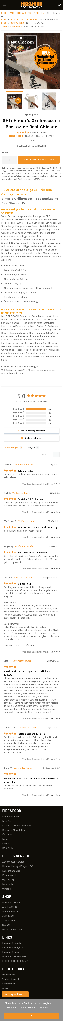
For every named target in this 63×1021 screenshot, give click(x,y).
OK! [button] (31, 1015)
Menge (5, 153)
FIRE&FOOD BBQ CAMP (15, 961)
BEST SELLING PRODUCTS (24, 19)
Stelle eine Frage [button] (32, 438)
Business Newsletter (13, 830)
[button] (53, 484)
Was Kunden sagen (12, 929)
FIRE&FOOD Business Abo (16, 825)
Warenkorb (8, 879)
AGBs (5, 988)
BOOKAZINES (17, 23)
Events (6, 843)
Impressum (8, 974)
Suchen (6, 924)
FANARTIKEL (17, 26)
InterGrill (7, 821)
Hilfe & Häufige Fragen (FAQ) (18, 866)
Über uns (7, 834)
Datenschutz (9, 983)
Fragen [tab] (31, 447)
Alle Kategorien (10, 911)
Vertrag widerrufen (15, 994)
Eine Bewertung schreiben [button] (33, 430)
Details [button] (44, 1007)
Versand (6, 888)
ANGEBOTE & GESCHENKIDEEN (27, 12)
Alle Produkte (9, 906)
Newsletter (8, 884)
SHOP (4, 12)
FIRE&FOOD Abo (11, 902)
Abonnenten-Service (13, 861)
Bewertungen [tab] (11, 447)
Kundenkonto (9, 875)
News (5, 839)
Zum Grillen (8, 920)
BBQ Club (7, 848)
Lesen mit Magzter (12, 947)
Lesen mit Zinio (10, 951)
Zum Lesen (8, 915)
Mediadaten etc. (11, 816)
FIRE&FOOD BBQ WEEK (15, 956)
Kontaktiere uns (11, 870)
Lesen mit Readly (11, 942)
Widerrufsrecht (10, 979)
